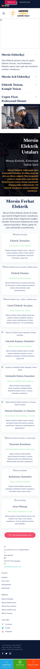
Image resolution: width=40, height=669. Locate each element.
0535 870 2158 (25, 2)
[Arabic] (5, 6)
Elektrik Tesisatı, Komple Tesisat (12, 86)
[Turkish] (3, 6)
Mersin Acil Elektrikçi (16, 76)
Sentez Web (19, 649)
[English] (8, 6)
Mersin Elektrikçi (13, 54)
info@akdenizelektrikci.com (12, 567)
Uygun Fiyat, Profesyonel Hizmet (14, 99)
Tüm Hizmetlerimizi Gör (21, 535)
